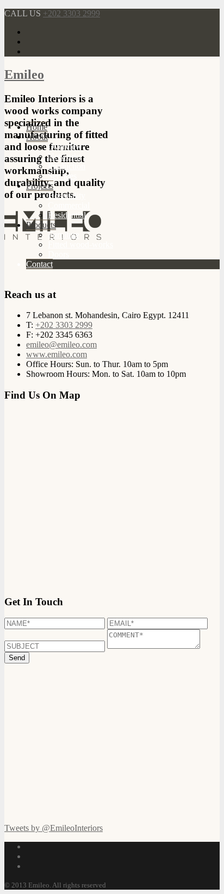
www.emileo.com (56, 354)
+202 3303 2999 (71, 13)
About (37, 136)
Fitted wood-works (80, 244)
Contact (39, 264)
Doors (58, 254)
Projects (39, 185)
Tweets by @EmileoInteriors (53, 828)
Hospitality (66, 195)
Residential (67, 215)
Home (36, 127)
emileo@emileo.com (61, 344)
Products (41, 224)
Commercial (69, 205)
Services (62, 176)
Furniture (63, 234)
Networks (65, 156)
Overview (65, 146)
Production (66, 166)
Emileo (24, 74)
